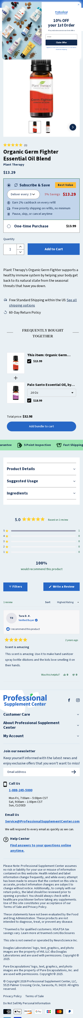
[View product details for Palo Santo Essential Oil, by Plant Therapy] (16, 392)
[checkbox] (29, 361)
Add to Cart (54, 249)
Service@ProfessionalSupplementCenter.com (42, 821)
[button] (15, 145)
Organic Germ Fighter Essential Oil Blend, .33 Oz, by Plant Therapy (51, 355)
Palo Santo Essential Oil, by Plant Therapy (49, 384)
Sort (48, 602)
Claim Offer (61, 42)
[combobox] (51, 393)
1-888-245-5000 (20, 790)
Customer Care (16, 714)
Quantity (9, 239)
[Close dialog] (78, 4)
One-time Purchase (31, 226)
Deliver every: (20, 194)
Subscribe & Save (34, 185)
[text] (41, 332)
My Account (13, 736)
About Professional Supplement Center (31, 725)
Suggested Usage (22, 481)
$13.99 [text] (37, 361)
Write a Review (66, 587)
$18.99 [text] (37, 401)
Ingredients (17, 493)
